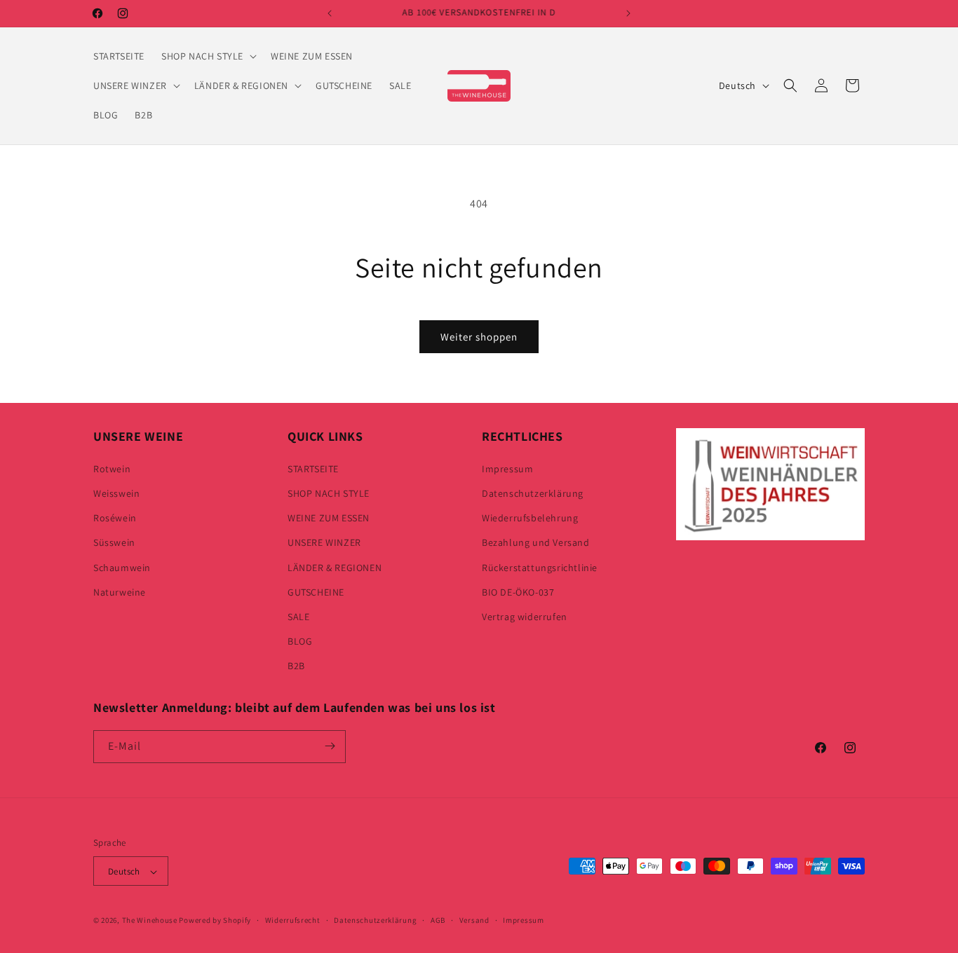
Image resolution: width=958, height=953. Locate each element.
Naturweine (119, 591)
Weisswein (116, 492)
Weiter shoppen (479, 336)
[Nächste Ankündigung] (628, 13)
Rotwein (111, 468)
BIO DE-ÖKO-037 (518, 591)
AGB (438, 920)
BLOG (300, 640)
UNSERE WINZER (324, 542)
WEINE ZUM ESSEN (329, 517)
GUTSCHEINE (316, 591)
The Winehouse (149, 921)
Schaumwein (122, 567)
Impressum (507, 468)
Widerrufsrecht (293, 920)
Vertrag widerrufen (524, 616)
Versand (474, 920)
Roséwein (115, 517)
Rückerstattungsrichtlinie (540, 567)
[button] (207, 56)
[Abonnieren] (329, 745)
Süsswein (114, 542)
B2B (296, 665)
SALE (298, 616)
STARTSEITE (313, 468)
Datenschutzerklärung (532, 492)
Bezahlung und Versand (536, 542)
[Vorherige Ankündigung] (329, 13)
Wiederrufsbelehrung (530, 517)
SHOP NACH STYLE (329, 492)
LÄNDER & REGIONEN (335, 567)
